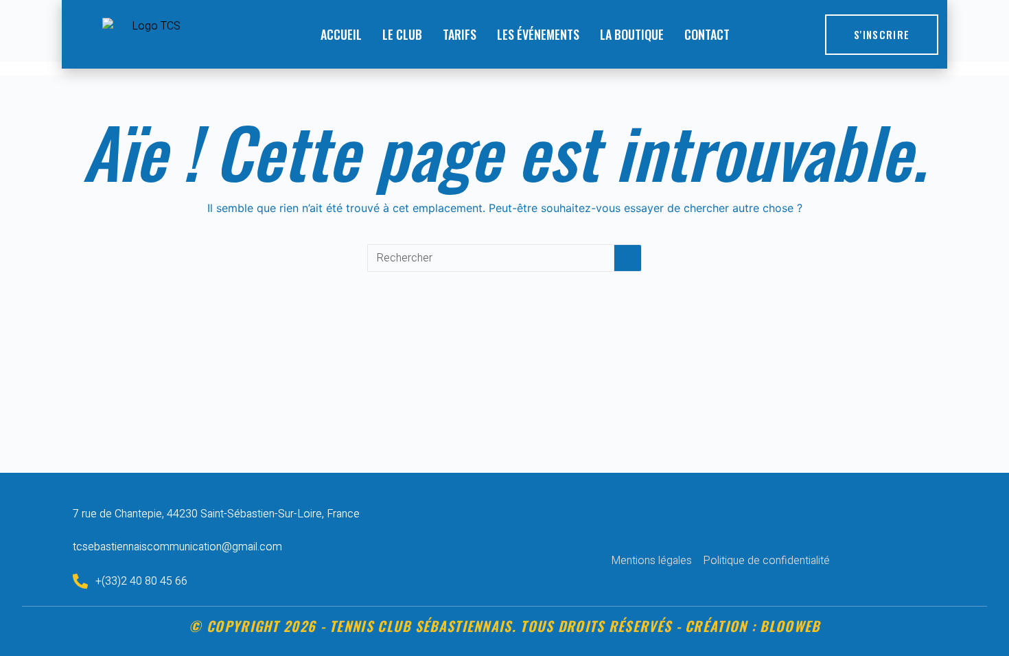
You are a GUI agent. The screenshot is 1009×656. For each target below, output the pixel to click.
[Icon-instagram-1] (734, 532)
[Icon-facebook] (707, 532)
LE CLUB (402, 34)
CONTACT (707, 34)
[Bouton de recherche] (628, 258)
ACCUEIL (341, 34)
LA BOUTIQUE (632, 34)
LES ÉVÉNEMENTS (538, 34)
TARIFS (459, 34)
